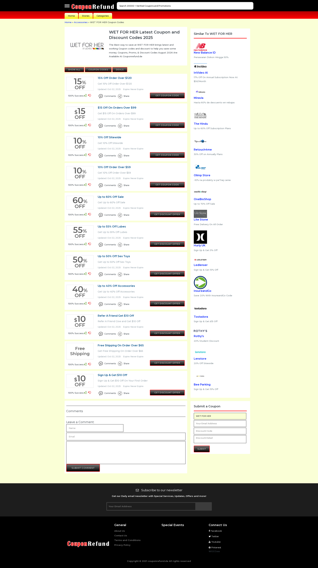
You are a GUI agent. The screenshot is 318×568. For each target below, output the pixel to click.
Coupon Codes (98, 69)
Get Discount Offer (167, 214)
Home (71, 15)
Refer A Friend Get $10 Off (116, 315)
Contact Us (120, 535)
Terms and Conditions (127, 540)
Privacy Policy (122, 545)
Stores (85, 15)
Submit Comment (83, 468)
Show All (74, 69)
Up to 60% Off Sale (111, 196)
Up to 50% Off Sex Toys (114, 256)
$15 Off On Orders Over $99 (117, 107)
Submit (201, 449)
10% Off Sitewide (109, 137)
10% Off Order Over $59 (114, 167)
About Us (119, 531)
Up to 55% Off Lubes (112, 226)
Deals (120, 69)
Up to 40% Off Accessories (116, 285)
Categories (103, 15)
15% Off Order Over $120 (115, 78)
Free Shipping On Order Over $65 (121, 345)
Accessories (81, 22)
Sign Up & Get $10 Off (112, 375)
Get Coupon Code (167, 95)
